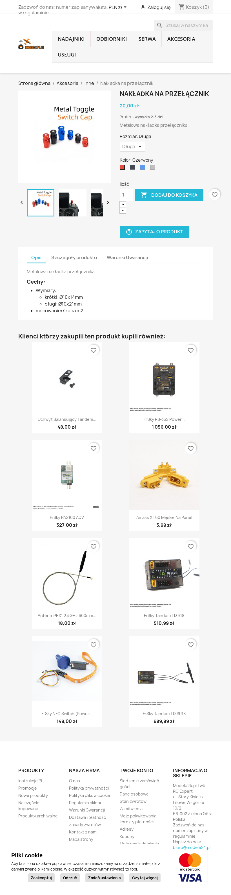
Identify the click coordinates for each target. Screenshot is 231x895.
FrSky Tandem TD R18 (164, 615)
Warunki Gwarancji (87, 810)
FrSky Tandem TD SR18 (164, 713)
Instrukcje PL (30, 780)
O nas (74, 780)
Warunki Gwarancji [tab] (127, 257)
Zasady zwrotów (85, 824)
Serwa (147, 38)
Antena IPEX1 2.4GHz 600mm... (67, 615)
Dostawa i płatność (87, 817)
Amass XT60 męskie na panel (164, 517)
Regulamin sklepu (86, 802)
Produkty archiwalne (38, 816)
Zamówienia (131, 808)
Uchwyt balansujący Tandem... (67, 419)
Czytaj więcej (145, 877)
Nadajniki (71, 38)
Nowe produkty (33, 795)
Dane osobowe (134, 794)
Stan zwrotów (133, 801)
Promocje (27, 788)
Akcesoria (181, 38)
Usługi (67, 54)
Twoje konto (136, 770)
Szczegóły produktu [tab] (74, 257)
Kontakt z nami (83, 832)
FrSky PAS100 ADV (67, 517)
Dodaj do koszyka (169, 194)
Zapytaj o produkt (154, 231)
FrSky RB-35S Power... (164, 419)
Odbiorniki (111, 38)
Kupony (127, 836)
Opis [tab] (36, 257)
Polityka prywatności (89, 788)
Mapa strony (81, 839)
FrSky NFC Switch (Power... (66, 713)
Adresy (127, 829)
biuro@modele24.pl (191, 847)
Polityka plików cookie (89, 795)
